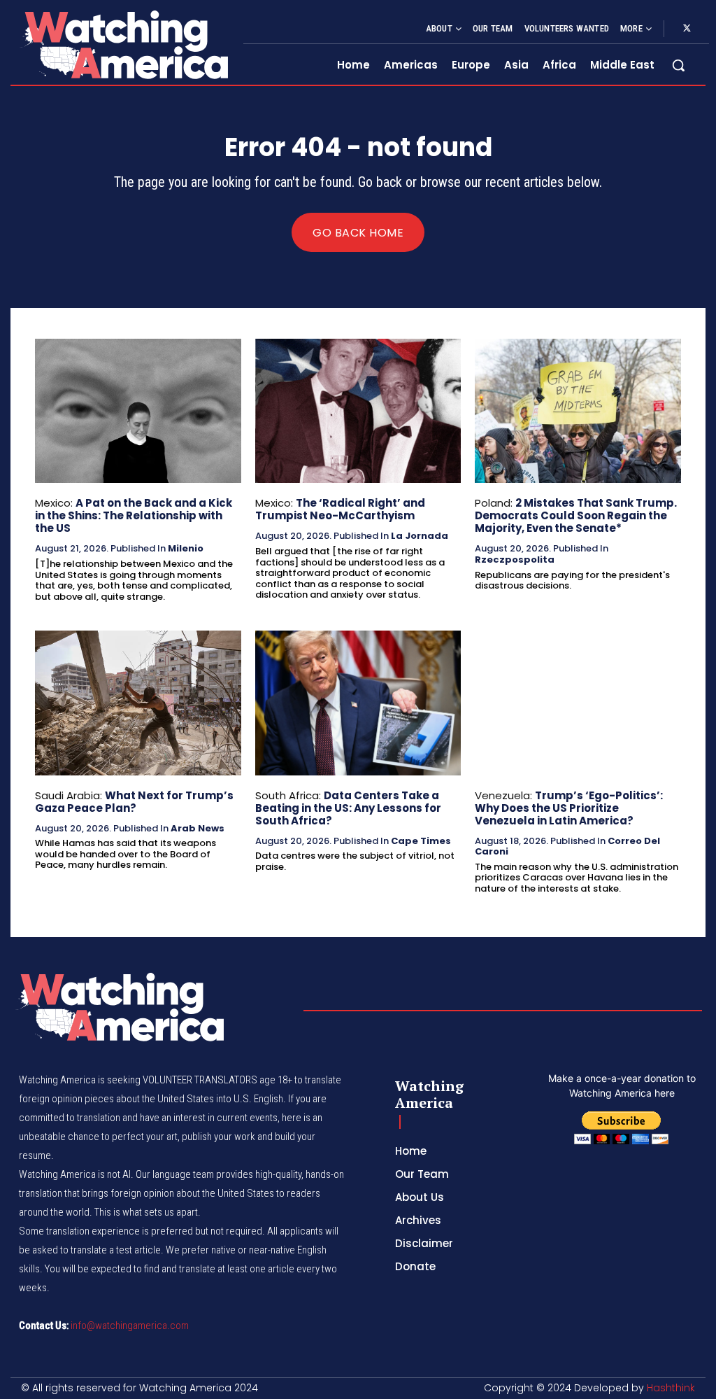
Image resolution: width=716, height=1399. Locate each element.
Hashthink (671, 1388)
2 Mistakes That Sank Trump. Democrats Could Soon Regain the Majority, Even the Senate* (576, 515)
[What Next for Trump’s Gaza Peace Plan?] (138, 703)
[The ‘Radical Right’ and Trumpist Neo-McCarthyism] (358, 411)
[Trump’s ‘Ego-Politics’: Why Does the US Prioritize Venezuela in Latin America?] (578, 703)
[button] (678, 65)
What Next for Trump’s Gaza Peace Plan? (134, 801)
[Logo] (123, 44)
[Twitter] (686, 28)
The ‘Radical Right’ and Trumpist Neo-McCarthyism (340, 509)
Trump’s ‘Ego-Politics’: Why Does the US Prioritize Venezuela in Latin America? (569, 808)
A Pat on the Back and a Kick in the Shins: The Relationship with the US (133, 515)
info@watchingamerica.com (130, 1325)
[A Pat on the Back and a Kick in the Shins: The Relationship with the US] (138, 411)
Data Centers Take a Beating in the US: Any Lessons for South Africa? (348, 808)
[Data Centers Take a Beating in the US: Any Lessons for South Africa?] (358, 703)
